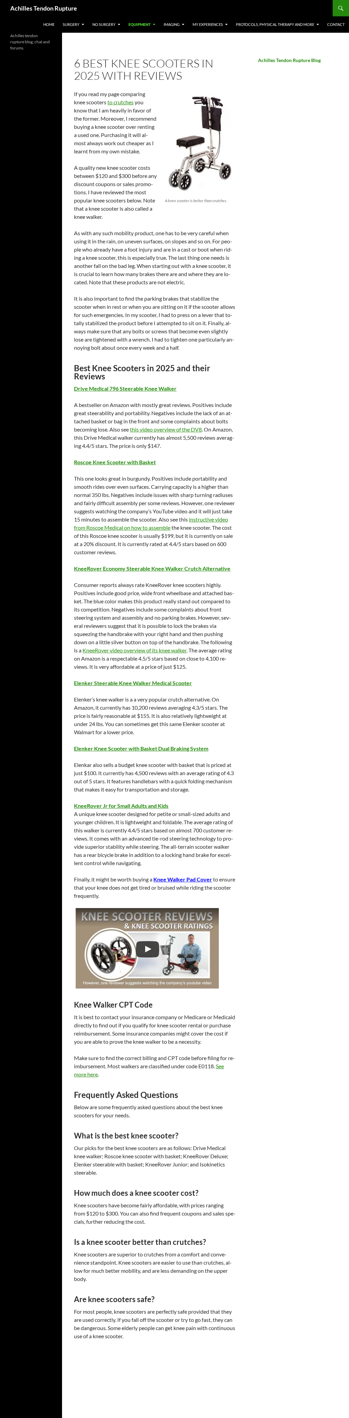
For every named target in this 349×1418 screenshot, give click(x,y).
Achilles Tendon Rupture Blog (289, 60)
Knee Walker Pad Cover (182, 879)
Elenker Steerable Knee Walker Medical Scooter (133, 683)
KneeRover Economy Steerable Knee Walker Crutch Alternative (152, 568)
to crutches (120, 102)
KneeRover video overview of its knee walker (134, 650)
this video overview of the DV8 (166, 429)
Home (49, 24)
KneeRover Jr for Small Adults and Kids (121, 805)
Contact (336, 24)
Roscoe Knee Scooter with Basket (115, 462)
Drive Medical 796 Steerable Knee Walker (125, 388)
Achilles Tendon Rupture (43, 8)
